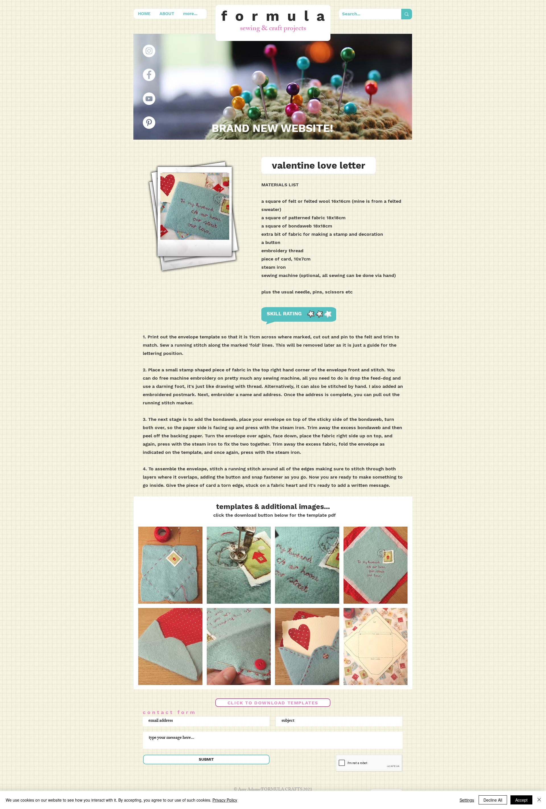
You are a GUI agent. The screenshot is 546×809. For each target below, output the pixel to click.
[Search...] (406, 14)
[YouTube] (149, 98)
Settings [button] (467, 800)
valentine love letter (318, 165)
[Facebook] (149, 75)
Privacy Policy (224, 800)
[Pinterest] (149, 122)
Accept (521, 800)
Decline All (492, 800)
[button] (170, 565)
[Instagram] (149, 51)
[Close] (539, 799)
